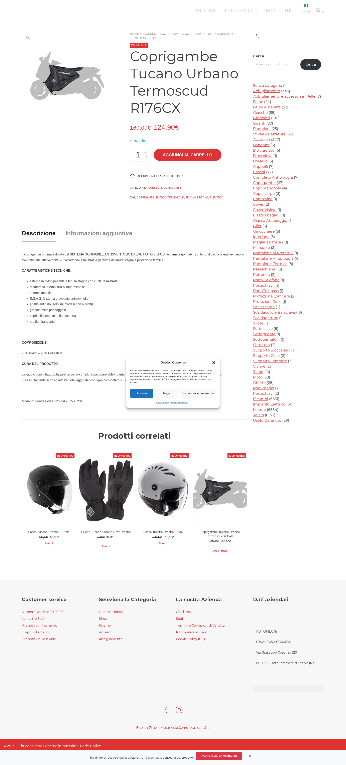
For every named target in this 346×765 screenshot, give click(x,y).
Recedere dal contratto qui (219, 756)
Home (134, 33)
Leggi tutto (220, 550)
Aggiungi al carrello (187, 155)
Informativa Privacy (179, 403)
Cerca (258, 56)
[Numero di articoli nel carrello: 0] (257, 36)
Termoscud (175, 197)
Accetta (142, 393)
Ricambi (105, 625)
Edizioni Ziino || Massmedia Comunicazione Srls (173, 728)
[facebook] (167, 710)
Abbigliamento (111, 639)
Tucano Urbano (197, 197)
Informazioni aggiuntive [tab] (98, 233)
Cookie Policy (162, 403)
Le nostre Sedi (33, 619)
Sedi (288, 10)
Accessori (150, 33)
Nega (166, 393)
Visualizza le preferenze (198, 393)
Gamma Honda (238, 10)
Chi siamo (206, 10)
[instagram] (179, 710)
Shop (271, 10)
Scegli (49, 543)
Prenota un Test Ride (39, 639)
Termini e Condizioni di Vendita (200, 625)
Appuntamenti (37, 632)
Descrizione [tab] (39, 233)
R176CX (161, 197)
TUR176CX (216, 197)
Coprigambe (172, 33)
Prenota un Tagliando (39, 625)
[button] (214, 363)
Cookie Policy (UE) (190, 639)
